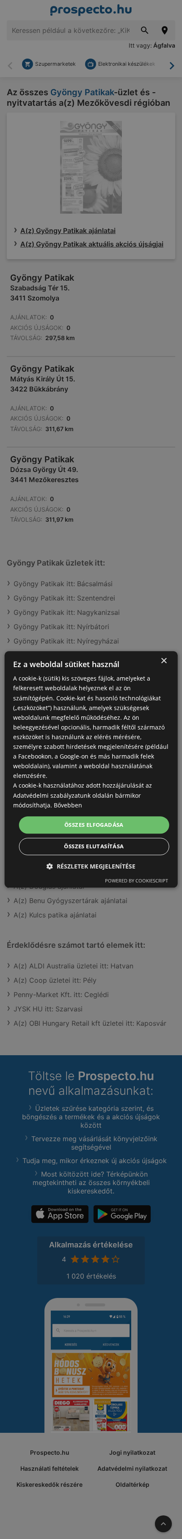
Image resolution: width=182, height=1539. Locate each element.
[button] (91, 866)
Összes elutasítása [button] (94, 846)
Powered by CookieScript (136, 881)
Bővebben (68, 805)
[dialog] (91, 769)
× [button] (163, 661)
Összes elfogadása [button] (94, 824)
